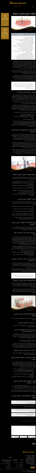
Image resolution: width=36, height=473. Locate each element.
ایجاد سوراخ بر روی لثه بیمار (26, 53)
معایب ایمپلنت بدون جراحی (28, 42)
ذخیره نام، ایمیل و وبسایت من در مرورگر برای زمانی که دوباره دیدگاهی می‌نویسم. (24, 441)
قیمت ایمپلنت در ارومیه (31, 385)
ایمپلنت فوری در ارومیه (23, 67)
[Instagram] (34, 467)
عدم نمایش (15, 34)
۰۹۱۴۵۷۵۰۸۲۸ (5, 22)
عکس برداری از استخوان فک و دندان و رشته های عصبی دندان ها (23, 51)
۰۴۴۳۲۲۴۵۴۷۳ (5, 20)
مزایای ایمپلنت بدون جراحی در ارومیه (26, 41)
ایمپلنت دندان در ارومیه (29, 37)
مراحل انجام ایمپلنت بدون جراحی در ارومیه (25, 48)
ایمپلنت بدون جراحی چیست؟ (28, 38)
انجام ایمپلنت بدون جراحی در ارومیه (27, 47)
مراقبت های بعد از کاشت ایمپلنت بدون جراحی (25, 56)
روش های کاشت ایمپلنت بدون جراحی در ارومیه (25, 43)
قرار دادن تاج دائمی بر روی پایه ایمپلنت (24, 54)
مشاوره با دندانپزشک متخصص (26, 49)
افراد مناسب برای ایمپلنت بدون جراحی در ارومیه (24, 39)
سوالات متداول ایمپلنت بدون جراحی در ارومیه (24, 58)
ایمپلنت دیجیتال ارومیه (20, 275)
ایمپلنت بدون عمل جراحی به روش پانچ (24, 44)
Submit (33, 443)
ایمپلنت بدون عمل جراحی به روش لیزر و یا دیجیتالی (22, 46)
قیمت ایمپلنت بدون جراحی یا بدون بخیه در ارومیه (23, 57)
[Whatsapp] (32, 467)
